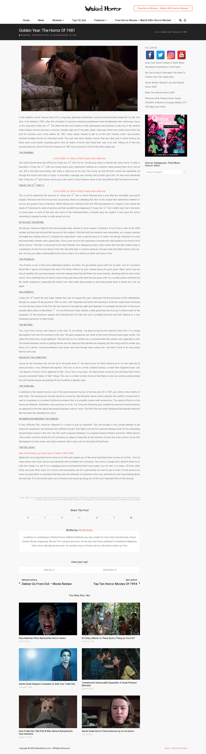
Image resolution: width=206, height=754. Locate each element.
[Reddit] (97, 517)
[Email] (131, 517)
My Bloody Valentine (72, 499)
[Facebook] (44, 517)
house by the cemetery (52, 499)
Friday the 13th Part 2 (78, 497)
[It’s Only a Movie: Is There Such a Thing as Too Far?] (111, 619)
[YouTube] (181, 55)
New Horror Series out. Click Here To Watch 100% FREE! (46, 453)
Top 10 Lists (79, 20)
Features (99, 20)
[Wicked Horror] (103, 8)
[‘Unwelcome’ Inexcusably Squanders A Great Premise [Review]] (111, 664)
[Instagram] (171, 55)
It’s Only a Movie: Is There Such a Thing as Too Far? (108, 638)
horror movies (127, 497)
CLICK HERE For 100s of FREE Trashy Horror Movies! (79, 158)
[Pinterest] (61, 517)
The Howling (123, 499)
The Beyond (87, 499)
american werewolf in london (56, 497)
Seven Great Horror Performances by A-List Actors (108, 731)
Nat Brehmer (26, 35)
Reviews (57, 20)
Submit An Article (179, 748)
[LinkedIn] (79, 517)
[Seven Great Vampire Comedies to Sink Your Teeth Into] (48, 664)
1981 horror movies (33, 497)
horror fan (104, 497)
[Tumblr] (114, 517)
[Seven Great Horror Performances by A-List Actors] (111, 711)
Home (26, 20)
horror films (115, 497)
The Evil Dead (111, 499)
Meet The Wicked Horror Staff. (160, 92)
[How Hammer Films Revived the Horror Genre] (48, 619)
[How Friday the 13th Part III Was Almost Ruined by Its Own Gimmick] (48, 711)
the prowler (135, 499)
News (41, 20)
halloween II (94, 497)
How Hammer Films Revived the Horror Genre (42, 638)
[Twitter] (27, 517)
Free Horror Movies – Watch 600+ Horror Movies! (163, 8)
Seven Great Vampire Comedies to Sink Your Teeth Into (47, 684)
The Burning (99, 499)
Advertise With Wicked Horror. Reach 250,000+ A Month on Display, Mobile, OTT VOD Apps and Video (166, 102)
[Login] (185, 20)
